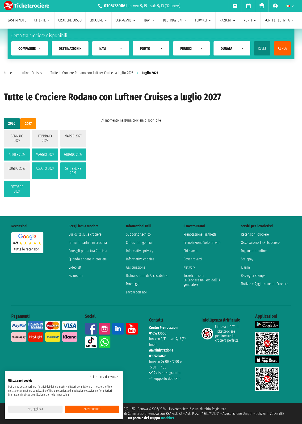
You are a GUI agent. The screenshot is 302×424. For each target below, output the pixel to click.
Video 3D (75, 267)
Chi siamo (190, 251)
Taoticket (167, 418)
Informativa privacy (139, 251)
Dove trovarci (193, 259)
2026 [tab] (11, 123)
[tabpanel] (45, 164)
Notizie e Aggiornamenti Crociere (264, 284)
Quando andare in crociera (88, 259)
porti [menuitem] (248, 20)
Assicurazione (135, 267)
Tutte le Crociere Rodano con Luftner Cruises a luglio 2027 (91, 73)
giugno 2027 (73, 154)
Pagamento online (254, 251)
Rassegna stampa (253, 275)
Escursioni (76, 275)
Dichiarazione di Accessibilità (147, 275)
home (8, 73)
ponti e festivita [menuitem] (277, 20)
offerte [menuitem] (40, 20)
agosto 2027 (45, 168)
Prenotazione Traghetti (200, 234)
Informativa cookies (140, 259)
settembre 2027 (73, 170)
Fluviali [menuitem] (201, 20)
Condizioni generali (140, 242)
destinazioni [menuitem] (173, 20)
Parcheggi (132, 284)
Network (189, 267)
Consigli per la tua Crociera (88, 251)
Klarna (245, 267)
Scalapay (247, 259)
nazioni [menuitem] (225, 20)
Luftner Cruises (31, 73)
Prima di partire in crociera (88, 242)
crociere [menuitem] (96, 20)
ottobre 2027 (17, 189)
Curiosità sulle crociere (85, 234)
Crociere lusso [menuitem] (70, 20)
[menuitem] (235, 6)
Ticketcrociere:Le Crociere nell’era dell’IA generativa (202, 280)
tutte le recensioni (27, 249)
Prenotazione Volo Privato (202, 242)
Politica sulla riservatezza (104, 377)
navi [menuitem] (147, 20)
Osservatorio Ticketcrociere (260, 242)
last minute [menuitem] (17, 20)
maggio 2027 (45, 154)
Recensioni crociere (255, 234)
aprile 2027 (17, 154)
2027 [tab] (28, 123)
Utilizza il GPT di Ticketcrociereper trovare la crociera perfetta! (227, 334)
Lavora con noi (136, 292)
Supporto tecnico (138, 234)
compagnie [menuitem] (123, 20)
